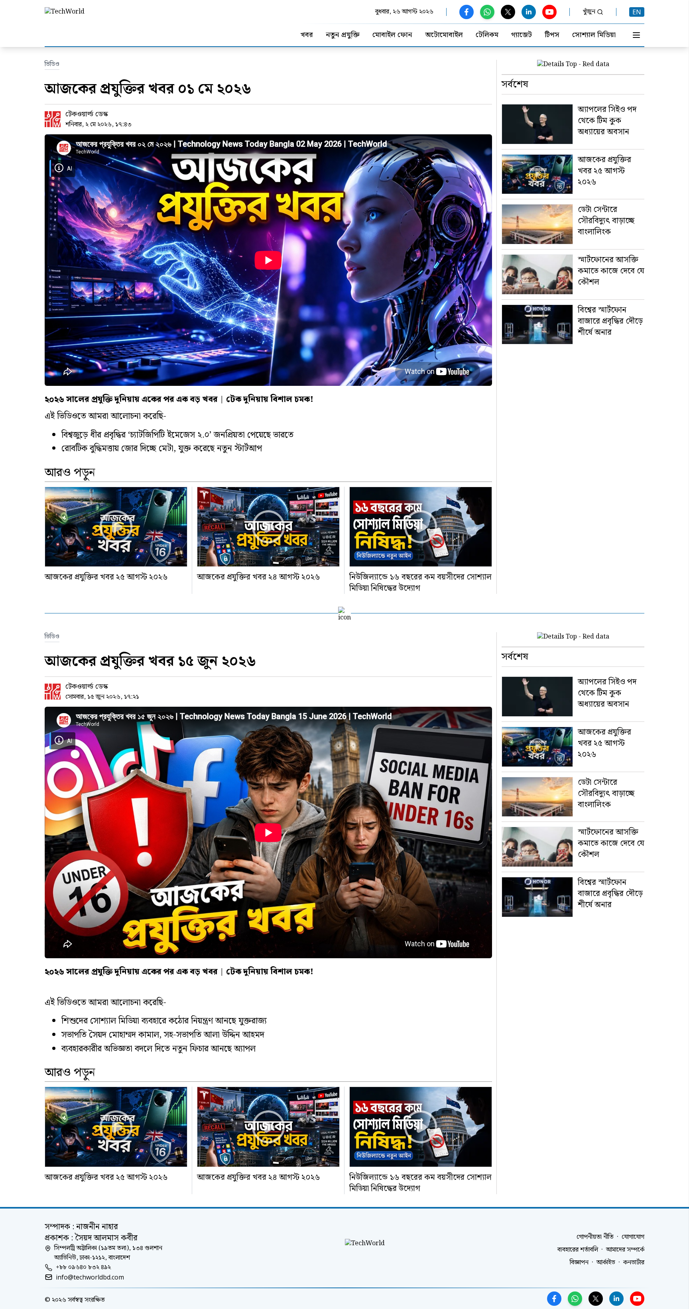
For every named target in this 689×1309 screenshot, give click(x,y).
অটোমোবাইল (444, 35)
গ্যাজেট (521, 35)
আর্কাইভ (605, 1263)
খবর (306, 35)
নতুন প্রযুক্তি (343, 35)
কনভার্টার (633, 1263)
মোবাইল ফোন (392, 35)
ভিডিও (52, 64)
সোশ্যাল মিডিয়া (594, 35)
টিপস (552, 35)
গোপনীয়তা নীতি (595, 1237)
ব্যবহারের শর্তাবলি (577, 1250)
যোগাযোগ (633, 1237)
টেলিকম (487, 35)
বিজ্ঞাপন (579, 1263)
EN (636, 12)
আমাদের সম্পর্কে (625, 1250)
